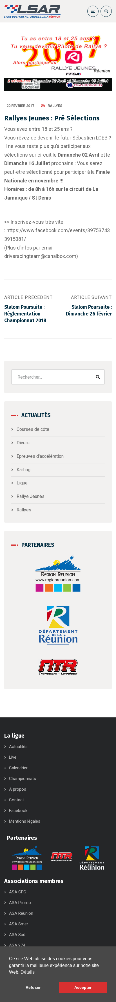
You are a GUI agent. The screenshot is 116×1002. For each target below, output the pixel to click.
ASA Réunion (21, 913)
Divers (23, 442)
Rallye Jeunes (30, 496)
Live (12, 757)
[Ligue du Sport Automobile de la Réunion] (32, 11)
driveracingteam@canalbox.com (40, 256)
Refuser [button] (33, 987)
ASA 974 (17, 945)
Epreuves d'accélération (40, 456)
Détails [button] (28, 972)
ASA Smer (18, 923)
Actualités (18, 746)
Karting (23, 469)
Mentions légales (24, 821)
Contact (16, 799)
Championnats (22, 778)
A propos (17, 789)
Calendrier (18, 767)
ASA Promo (20, 902)
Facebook (18, 810)
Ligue (22, 483)
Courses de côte (33, 429)
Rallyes (55, 106)
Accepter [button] (83, 987)
